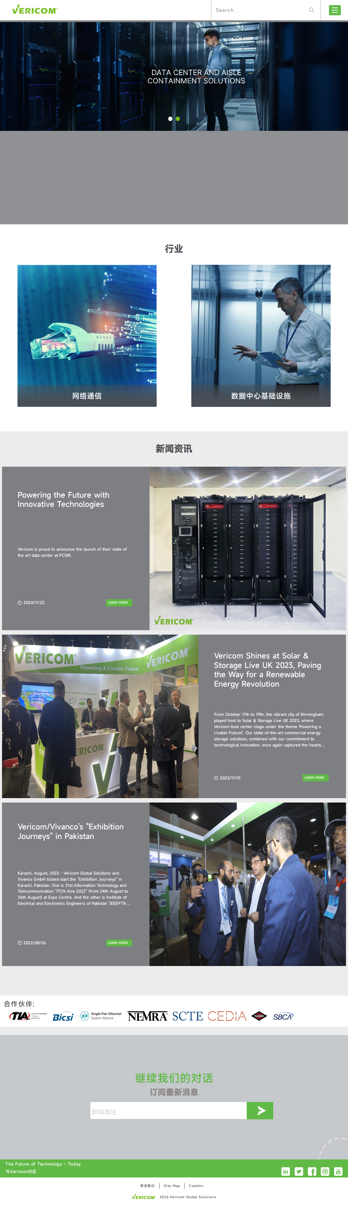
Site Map (172, 1186)
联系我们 (147, 1186)
